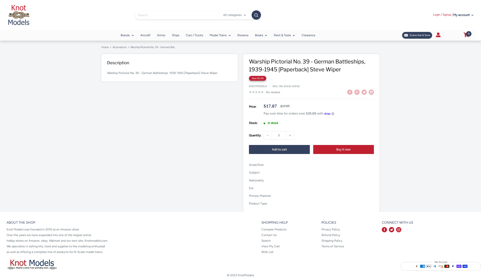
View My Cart (270, 246)
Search (266, 240)
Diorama (242, 35)
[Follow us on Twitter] (391, 229)
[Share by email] (371, 92)
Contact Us (269, 235)
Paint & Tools (282, 35)
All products (120, 47)
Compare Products (273, 229)
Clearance (308, 35)
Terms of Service (332, 246)
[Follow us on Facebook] (384, 229)
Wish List (267, 252)
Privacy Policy (330, 229)
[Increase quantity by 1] (290, 135)
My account (461, 15)
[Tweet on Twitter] (364, 92)
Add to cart (279, 149)
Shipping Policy (331, 240)
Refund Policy (330, 235)
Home (105, 47)
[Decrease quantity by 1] (268, 135)
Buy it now (343, 149)
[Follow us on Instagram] (398, 229)
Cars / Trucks (194, 35)
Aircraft (145, 35)
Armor (161, 35)
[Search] (256, 15)
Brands (125, 35)
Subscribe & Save (420, 35)
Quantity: (255, 135)
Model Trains (218, 35)
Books (259, 35)
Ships (175, 35)
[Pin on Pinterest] (357, 92)
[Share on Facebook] (349, 92)
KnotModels (258, 86)
